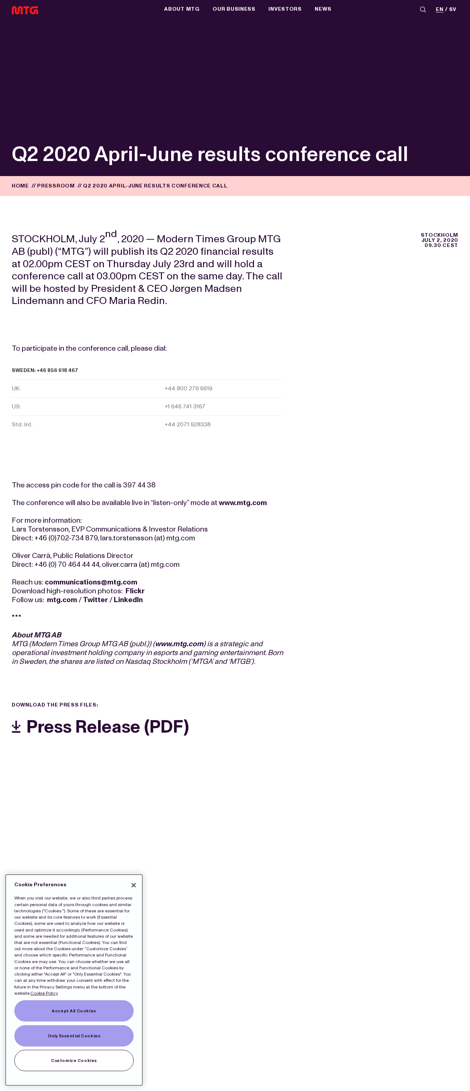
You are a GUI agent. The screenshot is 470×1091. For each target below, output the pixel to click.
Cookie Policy (44, 993)
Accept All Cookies (74, 1010)
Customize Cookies (74, 1060)
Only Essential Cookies (74, 1035)
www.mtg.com (243, 502)
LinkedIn (128, 599)
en (439, 9)
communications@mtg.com (91, 581)
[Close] (134, 885)
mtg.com (62, 599)
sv (452, 9)
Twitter (95, 599)
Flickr (135, 590)
